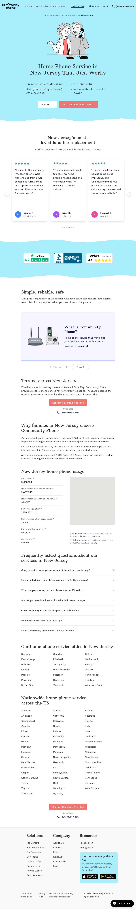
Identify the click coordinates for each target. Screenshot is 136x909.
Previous (56, 367)
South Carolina (29, 777)
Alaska (57, 710)
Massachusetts (93, 741)
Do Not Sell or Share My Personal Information (61, 895)
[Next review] (129, 193)
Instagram (85, 847)
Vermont (90, 783)
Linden (25, 669)
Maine (24, 741)
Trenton (89, 680)
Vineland (58, 685)
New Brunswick (61, 669)
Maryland (58, 741)
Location (72, 15)
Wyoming (58, 793)
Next (79, 367)
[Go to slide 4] (69, 227)
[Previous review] (7, 193)
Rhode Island (92, 772)
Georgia (25, 726)
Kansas (25, 736)
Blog (55, 866)
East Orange (28, 659)
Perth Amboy (92, 674)
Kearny (89, 664)
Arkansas (26, 715)
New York (58, 762)
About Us (93, 6)
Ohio (55, 767)
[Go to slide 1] (62, 227)
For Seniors (29, 6)
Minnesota (59, 746)
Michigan (26, 746)
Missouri (26, 752)
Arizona (89, 710)
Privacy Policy (41, 895)
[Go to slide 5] (71, 227)
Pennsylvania (60, 772)
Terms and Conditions (26, 895)
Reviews (57, 856)
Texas (24, 783)
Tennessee (91, 777)
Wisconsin (27, 793)
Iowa (87, 731)
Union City (27, 685)
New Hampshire (62, 757)
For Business (59, 6)
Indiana (57, 731)
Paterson (58, 674)
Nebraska (90, 752)
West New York (93, 685)
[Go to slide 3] (66, 227)
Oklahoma (91, 767)
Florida (89, 720)
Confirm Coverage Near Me (68, 402)
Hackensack (92, 659)
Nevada (25, 757)
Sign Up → (47, 104)
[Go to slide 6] (73, 227)
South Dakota (61, 777)
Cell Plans (32, 856)
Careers (57, 847)
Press (56, 852)
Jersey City (59, 664)
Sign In (106, 6)
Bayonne (26, 654)
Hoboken (26, 664)
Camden (58, 654)
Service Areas (77, 6)
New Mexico (28, 762)
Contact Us (59, 861)
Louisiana (90, 736)
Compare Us (34, 866)
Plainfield (26, 680)
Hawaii (56, 726)
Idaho (88, 726)
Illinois (25, 731)
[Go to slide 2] (64, 227)
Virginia (25, 788)
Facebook (85, 842)
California (58, 715)
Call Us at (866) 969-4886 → (78, 104)
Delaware (58, 720)
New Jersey (91, 757)
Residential (58, 15)
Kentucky (58, 736)
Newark (89, 669)
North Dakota (28, 767)
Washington (59, 788)
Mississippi (91, 746)
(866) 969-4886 (125, 6)
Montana (58, 752)
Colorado (90, 715)
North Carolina (93, 762)
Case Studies (34, 861)
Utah (56, 783)
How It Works (34, 870)
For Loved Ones (43, 6)
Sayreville (58, 680)
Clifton (89, 654)
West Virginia (92, 788)
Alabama (26, 710)
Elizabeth (58, 659)
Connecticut (28, 720)
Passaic (25, 674)
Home (46, 15)
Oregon (25, 772)
